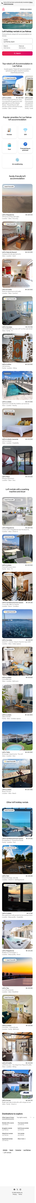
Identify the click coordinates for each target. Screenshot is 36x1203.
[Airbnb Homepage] (3, 9)
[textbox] (9, 48)
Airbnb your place (26, 9)
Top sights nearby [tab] (22, 1117)
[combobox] (17, 42)
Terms (20, 1194)
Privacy (15, 1194)
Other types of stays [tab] (8, 1117)
